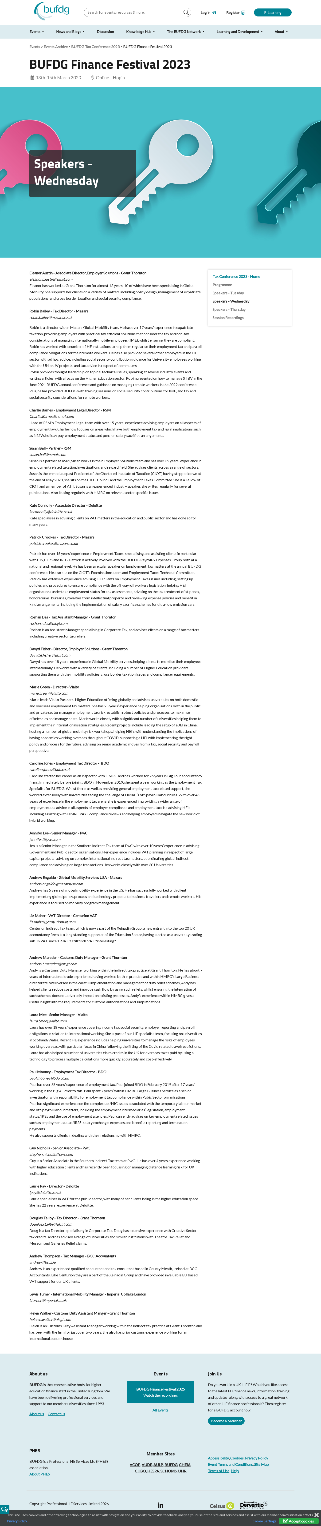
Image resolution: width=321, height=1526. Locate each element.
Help (235, 1470)
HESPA (153, 1471)
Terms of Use (218, 1470)
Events (35, 31)
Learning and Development (238, 31)
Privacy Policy (256, 1458)
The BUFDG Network (184, 31)
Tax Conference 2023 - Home (236, 276)
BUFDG (36, 1384)
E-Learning (273, 12)
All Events (160, 1410)
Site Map (261, 1464)
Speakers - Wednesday (231, 301)
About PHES (39, 1474)
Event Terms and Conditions (230, 1464)
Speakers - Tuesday (228, 293)
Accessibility (218, 1458)
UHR (182, 1471)
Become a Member (226, 1420)
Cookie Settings (264, 1521)
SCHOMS (168, 1471)
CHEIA (185, 1464)
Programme (222, 284)
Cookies (237, 1458)
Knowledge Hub (139, 31)
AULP (158, 1464)
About (280, 31)
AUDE (147, 1464)
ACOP (135, 1464)
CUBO (140, 1471)
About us (36, 1413)
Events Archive (56, 46)
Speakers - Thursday (229, 309)
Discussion (105, 31)
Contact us (56, 1413)
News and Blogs (69, 31)
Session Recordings (228, 317)
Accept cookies (301, 1521)
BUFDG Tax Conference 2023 (95, 46)
